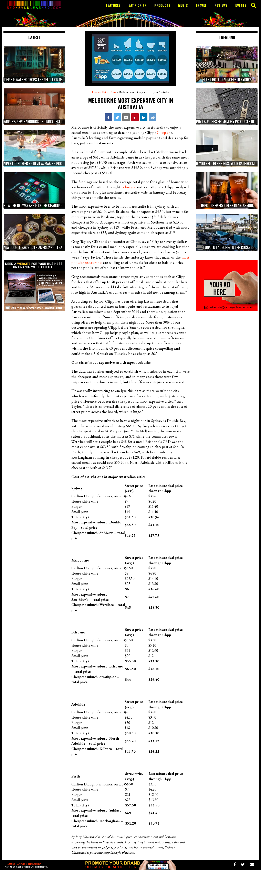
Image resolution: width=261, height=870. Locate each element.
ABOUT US (11, 863)
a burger (129, 187)
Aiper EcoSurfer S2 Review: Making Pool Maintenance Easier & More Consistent (63, 163)
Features (113, 5)
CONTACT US (22, 863)
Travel (201, 5)
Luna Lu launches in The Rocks (227, 247)
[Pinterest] (135, 117)
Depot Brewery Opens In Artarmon (227, 205)
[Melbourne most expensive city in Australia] (108, 117)
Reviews (221, 5)
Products (162, 5)
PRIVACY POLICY (34, 863)
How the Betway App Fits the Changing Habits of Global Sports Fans (56, 205)
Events (241, 5)
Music (183, 5)
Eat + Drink (137, 5)
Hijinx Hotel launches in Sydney (227, 79)
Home (96, 92)
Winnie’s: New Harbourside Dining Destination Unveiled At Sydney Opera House (61, 121)
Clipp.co (163, 132)
